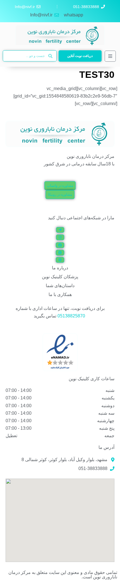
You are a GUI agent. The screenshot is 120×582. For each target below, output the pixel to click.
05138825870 (71, 316)
